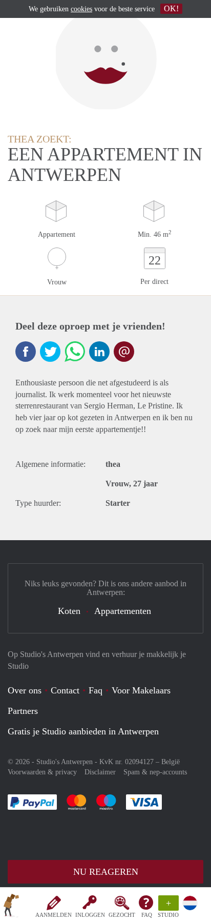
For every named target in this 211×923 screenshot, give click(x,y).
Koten (69, 611)
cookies (81, 9)
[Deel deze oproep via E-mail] (124, 351)
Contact (65, 690)
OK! (171, 8)
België (170, 762)
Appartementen (122, 611)
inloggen (90, 915)
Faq (95, 690)
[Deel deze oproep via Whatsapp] (75, 351)
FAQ (146, 915)
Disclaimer (100, 772)
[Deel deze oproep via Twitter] (50, 351)
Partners (23, 711)
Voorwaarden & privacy (42, 772)
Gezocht (122, 915)
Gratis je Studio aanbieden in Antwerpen (83, 731)
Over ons (24, 690)
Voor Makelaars (141, 690)
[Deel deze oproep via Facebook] (25, 351)
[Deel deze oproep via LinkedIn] (99, 351)
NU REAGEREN (105, 872)
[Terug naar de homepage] (11, 907)
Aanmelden (53, 915)
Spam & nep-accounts (155, 772)
